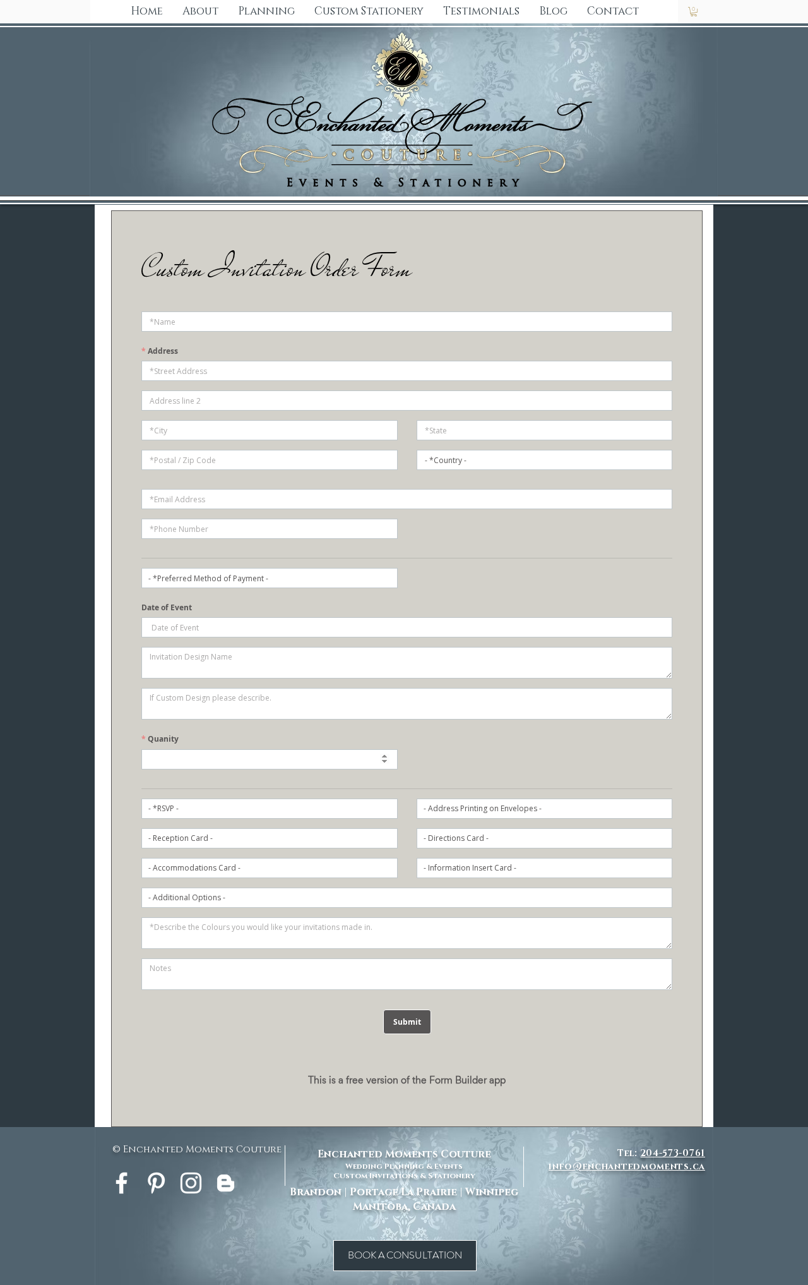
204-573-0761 (673, 1153)
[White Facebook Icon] (121, 1183)
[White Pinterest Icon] (156, 1183)
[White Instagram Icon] (191, 1183)
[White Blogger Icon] (225, 1183)
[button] (368, 11)
